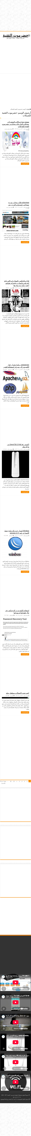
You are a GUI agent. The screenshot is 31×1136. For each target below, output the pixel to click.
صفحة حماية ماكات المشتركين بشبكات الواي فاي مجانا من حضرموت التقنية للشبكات (15, 124)
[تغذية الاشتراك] (0, 118)
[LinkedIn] (15, 1097)
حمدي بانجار (25, 129)
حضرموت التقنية (15, 35)
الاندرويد (11, 288)
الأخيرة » (3, 783)
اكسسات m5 (10, 449)
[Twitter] (17, 1097)
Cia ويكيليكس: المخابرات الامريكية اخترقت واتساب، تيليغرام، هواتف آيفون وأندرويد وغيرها (16, 283)
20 (10, 781)
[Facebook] (18, 1097)
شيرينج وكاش (10, 369)
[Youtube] (13, 1097)
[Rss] (20, 1097)
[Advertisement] (15, 56)
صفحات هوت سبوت (8, 129)
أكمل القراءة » (25, 163)
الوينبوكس (11, 535)
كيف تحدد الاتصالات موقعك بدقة (17, 693)
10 (13, 781)
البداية (28, 109)
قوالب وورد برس (9, 207)
